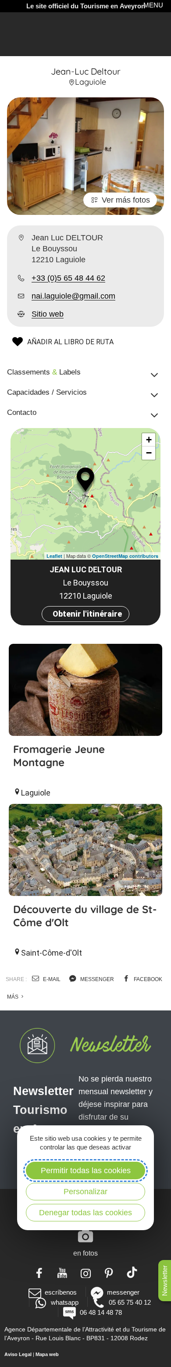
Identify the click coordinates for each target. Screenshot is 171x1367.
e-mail (51, 979)
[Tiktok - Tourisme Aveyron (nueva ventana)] (132, 1272)
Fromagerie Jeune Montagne (59, 755)
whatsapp (64, 1302)
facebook (147, 979)
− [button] (149, 452)
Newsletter (164, 1280)
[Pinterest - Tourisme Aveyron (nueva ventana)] (109, 1272)
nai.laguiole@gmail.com (73, 296)
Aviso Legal (18, 1354)
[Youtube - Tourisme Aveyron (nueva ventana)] (62, 1272)
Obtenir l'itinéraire (87, 613)
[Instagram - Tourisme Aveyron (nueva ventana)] (85, 1272)
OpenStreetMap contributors (125, 556)
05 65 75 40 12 (130, 1302)
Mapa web (47, 1354)
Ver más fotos (126, 200)
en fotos (85, 1253)
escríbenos (61, 1292)
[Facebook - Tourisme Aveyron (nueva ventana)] (39, 1272)
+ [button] (149, 439)
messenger (96, 979)
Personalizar (85, 1191)
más (13, 997)
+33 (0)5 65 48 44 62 (68, 278)
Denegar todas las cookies (85, 1212)
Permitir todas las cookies (86, 1170)
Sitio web (48, 314)
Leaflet (54, 556)
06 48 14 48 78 (100, 1312)
